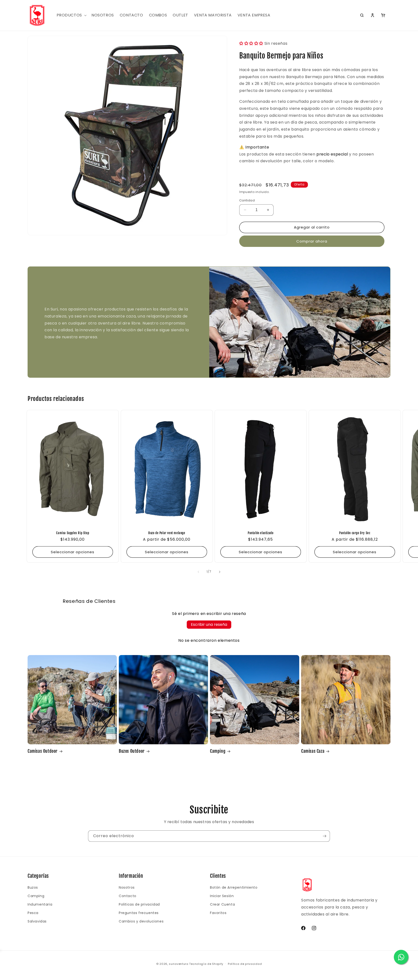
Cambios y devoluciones (141, 921)
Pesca (33, 912)
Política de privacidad (245, 964)
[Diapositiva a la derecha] (219, 572)
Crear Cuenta (222, 904)
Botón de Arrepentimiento (233, 887)
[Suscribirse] (324, 836)
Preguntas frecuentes (139, 912)
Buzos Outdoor (132, 751)
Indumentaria (40, 904)
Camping (217, 751)
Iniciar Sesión (222, 895)
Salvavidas (37, 921)
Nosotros (127, 887)
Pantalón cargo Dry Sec (354, 533)
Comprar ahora (311, 241)
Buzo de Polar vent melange (166, 533)
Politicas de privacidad (139, 904)
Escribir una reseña (209, 624)
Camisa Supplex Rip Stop (72, 533)
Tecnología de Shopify (206, 964)
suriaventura (178, 964)
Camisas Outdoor (43, 751)
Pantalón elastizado (260, 533)
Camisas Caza (312, 751)
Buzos (33, 887)
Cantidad (247, 200)
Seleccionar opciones (72, 551)
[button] (71, 15)
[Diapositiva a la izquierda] (198, 572)
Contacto (127, 895)
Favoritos (218, 912)
